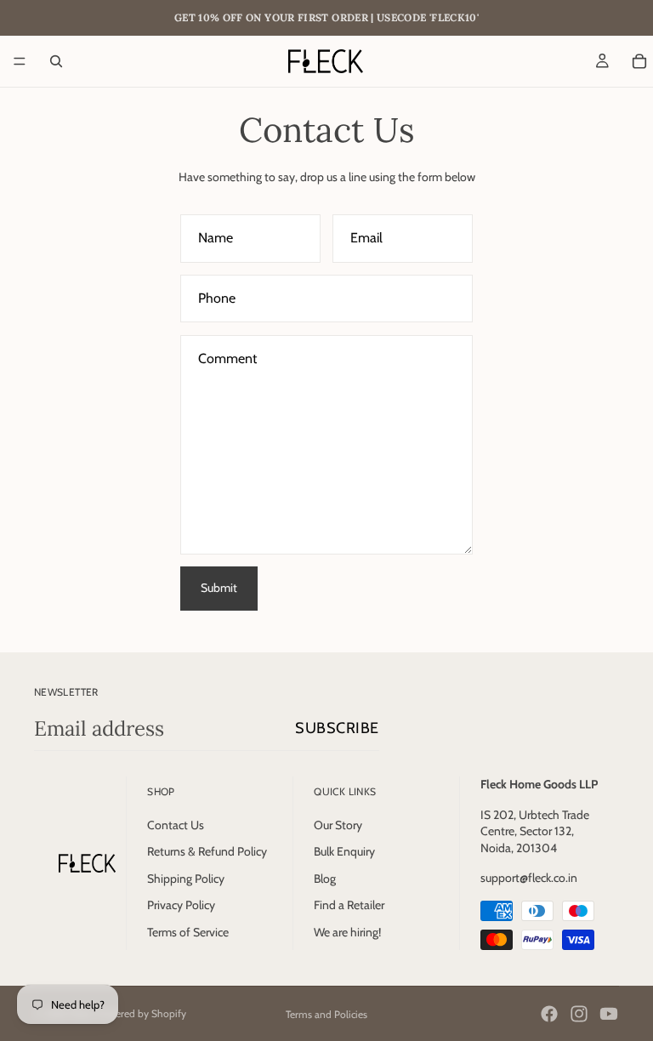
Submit (219, 587)
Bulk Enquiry (344, 851)
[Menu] (19, 61)
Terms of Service (188, 932)
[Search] (56, 61)
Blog (325, 878)
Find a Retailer (349, 905)
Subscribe (337, 728)
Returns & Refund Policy (207, 851)
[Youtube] (609, 1014)
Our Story (338, 825)
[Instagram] (579, 1014)
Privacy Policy (181, 905)
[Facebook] (549, 1014)
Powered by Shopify (141, 1013)
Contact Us (175, 825)
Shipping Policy (185, 878)
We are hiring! (347, 932)
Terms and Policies (326, 1014)
